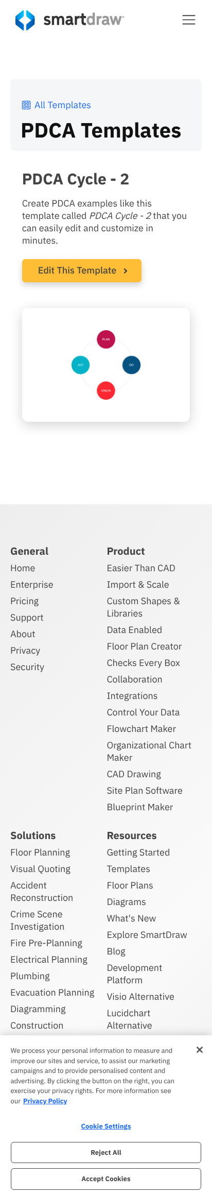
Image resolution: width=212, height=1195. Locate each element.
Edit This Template (77, 270)
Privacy (25, 650)
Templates (128, 869)
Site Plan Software (144, 790)
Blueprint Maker (140, 807)
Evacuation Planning (52, 992)
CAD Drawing (134, 774)
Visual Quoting (40, 869)
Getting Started (138, 852)
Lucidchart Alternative (129, 1019)
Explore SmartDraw (147, 935)
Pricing (24, 601)
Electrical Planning (48, 959)
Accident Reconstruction (41, 891)
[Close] (199, 1049)
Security (27, 667)
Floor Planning (40, 852)
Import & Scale (138, 584)
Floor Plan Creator (144, 646)
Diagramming (38, 1009)
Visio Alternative (140, 996)
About (23, 634)
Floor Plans (130, 885)
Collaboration (134, 679)
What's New (131, 918)
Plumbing (29, 976)
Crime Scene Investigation (37, 920)
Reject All (106, 1152)
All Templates (62, 105)
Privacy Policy (45, 1101)
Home (22, 568)
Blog (116, 951)
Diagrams (126, 902)
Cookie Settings (106, 1126)
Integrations (132, 696)
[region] (106, 1115)
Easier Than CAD (141, 568)
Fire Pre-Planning (46, 943)
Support (27, 617)
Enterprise (32, 584)
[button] (189, 19)
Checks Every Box (143, 663)
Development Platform (134, 974)
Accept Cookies (105, 1178)
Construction (36, 1025)
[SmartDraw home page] (69, 20)
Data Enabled (134, 630)
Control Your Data (143, 712)
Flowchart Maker (141, 729)
